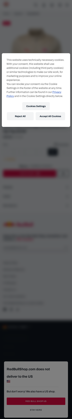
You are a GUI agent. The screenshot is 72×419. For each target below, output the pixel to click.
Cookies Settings (36, 106)
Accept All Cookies (50, 116)
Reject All (20, 116)
